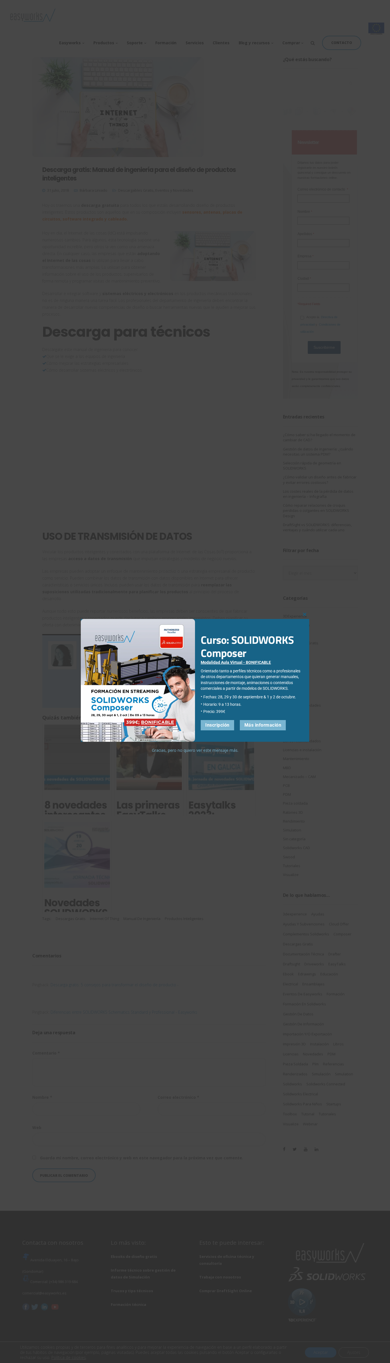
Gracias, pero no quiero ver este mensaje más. (195, 750)
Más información (263, 725)
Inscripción (217, 725)
